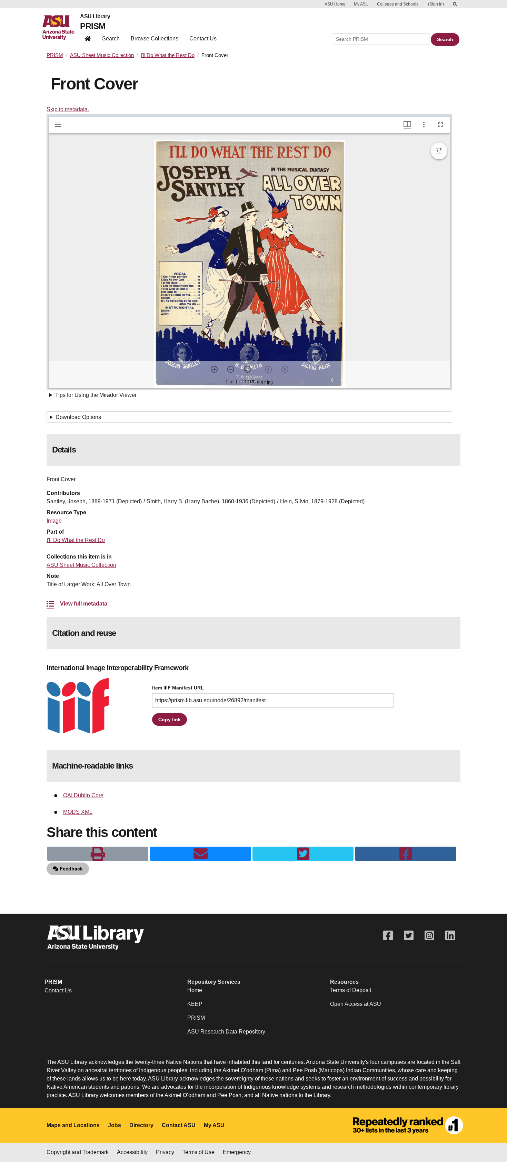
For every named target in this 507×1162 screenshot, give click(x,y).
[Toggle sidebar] (58, 124)
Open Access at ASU (355, 1004)
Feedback (70, 869)
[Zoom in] (214, 369)
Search (111, 38)
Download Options (78, 417)
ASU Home (335, 4)
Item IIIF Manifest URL (178, 687)
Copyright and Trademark (78, 1152)
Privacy (165, 1152)
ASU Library (95, 16)
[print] (97, 854)
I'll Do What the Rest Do (168, 55)
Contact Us (203, 38)
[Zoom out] (230, 369)
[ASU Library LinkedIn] (450, 935)
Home (194, 990)
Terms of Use (198, 1152)
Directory (141, 1125)
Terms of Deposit (350, 990)
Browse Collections (154, 38)
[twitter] (303, 854)
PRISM (92, 26)
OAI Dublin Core (83, 795)
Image (54, 521)
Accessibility (132, 1152)
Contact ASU (179, 1125)
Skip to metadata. (68, 109)
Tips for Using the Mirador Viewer (96, 395)
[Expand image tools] (439, 151)
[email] (200, 854)
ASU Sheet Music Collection (102, 55)
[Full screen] (440, 124)
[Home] (61, 27)
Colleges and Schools (397, 4)
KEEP (194, 1004)
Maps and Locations (73, 1125)
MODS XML (77, 812)
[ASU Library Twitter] (408, 935)
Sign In (436, 4)
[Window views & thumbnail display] (407, 124)
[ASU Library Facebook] (388, 935)
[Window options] (424, 124)
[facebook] (405, 854)
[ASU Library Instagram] (429, 935)
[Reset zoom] (247, 369)
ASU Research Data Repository (226, 1032)
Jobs (114, 1125)
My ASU (361, 4)
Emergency (237, 1152)
